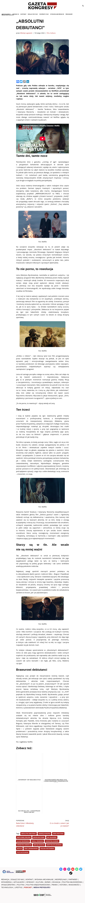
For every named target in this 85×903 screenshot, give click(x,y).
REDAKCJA (5, 879)
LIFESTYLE (18, 887)
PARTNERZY (72, 879)
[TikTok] (70, 873)
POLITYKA (20, 885)
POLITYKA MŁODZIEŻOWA (72, 882)
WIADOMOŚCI (74, 885)
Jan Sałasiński (52, 837)
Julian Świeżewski (23, 841)
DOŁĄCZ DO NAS (17, 879)
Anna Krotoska (58, 833)
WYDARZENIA (6, 882)
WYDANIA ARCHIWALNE (44, 879)
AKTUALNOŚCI (19, 882)
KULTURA (39, 882)
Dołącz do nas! (33, 14)
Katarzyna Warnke (52, 841)
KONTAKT (23, 14)
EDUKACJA (56, 882)
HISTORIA (63, 885)
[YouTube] (72, 869)
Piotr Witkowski (22, 852)
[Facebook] (60, 869)
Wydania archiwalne (57, 14)
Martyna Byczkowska (54, 845)
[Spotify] (76, 869)
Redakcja (16, 14)
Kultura (52, 33)
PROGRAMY (69, 14)
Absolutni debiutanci (28, 833)
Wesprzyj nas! (44, 14)
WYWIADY (30, 882)
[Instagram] (64, 869)
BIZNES (48, 882)
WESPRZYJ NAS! (61, 879)
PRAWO (55, 885)
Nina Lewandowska (31, 848)
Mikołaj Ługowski (26, 33)
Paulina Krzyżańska (47, 848)
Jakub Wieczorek (38, 837)
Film (48, 33)
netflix (19, 848)
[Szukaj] (83, 6)
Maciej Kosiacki (39, 845)
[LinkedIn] (68, 869)
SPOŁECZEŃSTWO (8, 885)
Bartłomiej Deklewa (24, 837)
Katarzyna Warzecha (24, 845)
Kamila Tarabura (37, 841)
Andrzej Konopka (44, 833)
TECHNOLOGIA (7, 887)
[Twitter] (80, 869)
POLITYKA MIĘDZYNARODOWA (38, 885)
